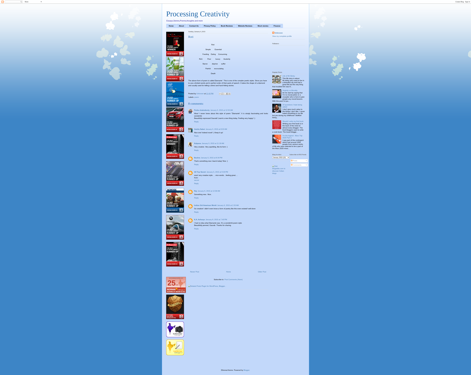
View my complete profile (282, 36)
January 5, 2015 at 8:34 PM (211, 158)
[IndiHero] (175, 318)
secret (196, 180)
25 (171, 283)
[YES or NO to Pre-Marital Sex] (175, 56)
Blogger (246, 370)
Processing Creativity (198, 14)
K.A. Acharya (199, 219)
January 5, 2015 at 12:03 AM (221, 110)
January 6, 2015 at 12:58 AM (209, 191)
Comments (296, 165)
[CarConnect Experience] (175, 239)
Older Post (262, 272)
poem (196, 97)
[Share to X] (225, 94)
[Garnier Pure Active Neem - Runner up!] (175, 81)
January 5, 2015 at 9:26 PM (217, 172)
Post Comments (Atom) (233, 279)
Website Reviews (245, 26)
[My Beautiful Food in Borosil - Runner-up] (175, 212)
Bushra (197, 158)
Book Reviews (227, 26)
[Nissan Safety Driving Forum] (175, 131)
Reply (196, 122)
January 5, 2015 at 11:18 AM (213, 143)
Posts (294, 161)
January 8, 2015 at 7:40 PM (216, 219)
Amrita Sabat (199, 129)
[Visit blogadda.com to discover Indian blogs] (280, 173)
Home (171, 26)
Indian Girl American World (205, 205)
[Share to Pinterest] (229, 94)
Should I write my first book (292, 121)
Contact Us (194, 26)
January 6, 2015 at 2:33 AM (228, 205)
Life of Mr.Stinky (288, 76)
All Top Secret (200, 172)
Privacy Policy (210, 26)
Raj (195, 191)
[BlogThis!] (222, 94)
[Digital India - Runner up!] (175, 106)
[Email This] (220, 94)
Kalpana (197, 143)
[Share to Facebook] (227, 94)
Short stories (263, 26)
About (181, 26)
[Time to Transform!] (175, 185)
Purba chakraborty (202, 110)
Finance (277, 26)
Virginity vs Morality (289, 90)
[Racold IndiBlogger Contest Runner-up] (175, 266)
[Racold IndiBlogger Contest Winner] (175, 158)
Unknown (279, 33)
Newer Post (194, 272)
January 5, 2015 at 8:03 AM (216, 129)
